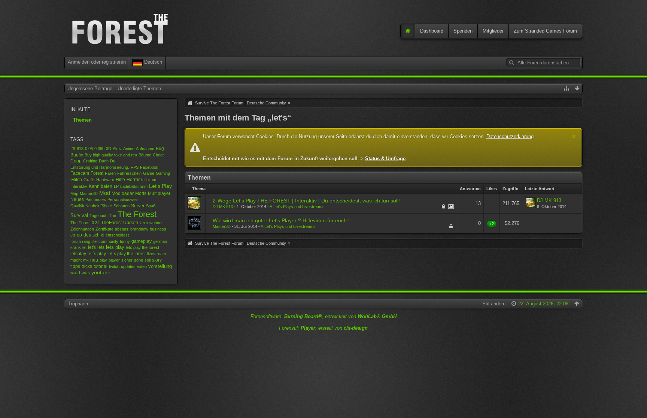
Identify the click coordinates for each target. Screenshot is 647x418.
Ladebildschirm (134, 186)
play (103, 260)
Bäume (145, 155)
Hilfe (120, 179)
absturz (122, 229)
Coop (76, 161)
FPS (135, 167)
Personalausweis (123, 199)
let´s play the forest (126, 253)
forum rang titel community (94, 241)
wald (75, 272)
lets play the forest (142, 247)
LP (116, 186)
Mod (104, 193)
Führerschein (129, 173)
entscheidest (117, 235)
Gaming (163, 173)
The (112, 215)
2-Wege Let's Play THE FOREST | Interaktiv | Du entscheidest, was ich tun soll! (306, 201)
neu (94, 259)
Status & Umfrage (385, 158)
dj (102, 235)
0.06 (89, 148)
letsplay (78, 253)
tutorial (100, 266)
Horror (133, 179)
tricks (87, 266)
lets (100, 247)
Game (148, 173)
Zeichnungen (82, 229)
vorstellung (160, 266)
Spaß (151, 206)
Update (130, 222)
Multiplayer (159, 193)
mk (86, 260)
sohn (138, 260)
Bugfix (76, 154)
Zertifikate (104, 229)
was (86, 272)
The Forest (137, 214)
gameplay (141, 241)
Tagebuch (98, 215)
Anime (128, 148)
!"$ (72, 148)
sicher (127, 260)
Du (112, 161)
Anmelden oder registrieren (97, 62)
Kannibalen (100, 186)
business (158, 229)
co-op (76, 235)
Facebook (149, 167)
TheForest (111, 222)
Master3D (89, 193)
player (114, 260)
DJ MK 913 (223, 206)
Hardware (105, 179)
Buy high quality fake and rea (111, 155)
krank (75, 247)
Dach (104, 161)
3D (108, 148)
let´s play (97, 253)
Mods (140, 193)
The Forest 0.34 (85, 222)
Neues (77, 199)
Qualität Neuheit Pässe (91, 206)
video (142, 266)
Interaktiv (78, 186)
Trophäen (78, 303)
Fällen (110, 173)
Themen (82, 120)
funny (125, 241)
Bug (160, 148)
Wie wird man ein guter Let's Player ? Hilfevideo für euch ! (281, 220)
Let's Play (160, 186)
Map (74, 193)
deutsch (91, 235)
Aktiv (117, 148)
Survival (79, 215)
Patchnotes (95, 199)
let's (92, 247)
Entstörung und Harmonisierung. (99, 167)
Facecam (79, 173)
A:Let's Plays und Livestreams (297, 206)
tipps (75, 266)
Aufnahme (145, 148)
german (160, 241)
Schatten (121, 206)
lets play (115, 247)
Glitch (76, 179)
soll (148, 260)
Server (138, 205)
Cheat (158, 155)
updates (128, 266)
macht (76, 260)
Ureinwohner (151, 222)
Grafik (89, 179)
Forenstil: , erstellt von (323, 328)
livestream (156, 253)
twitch (114, 266)
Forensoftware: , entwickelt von (323, 316)
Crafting (90, 161)
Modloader (123, 193)
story (157, 259)
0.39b (99, 148)
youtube (100, 272)
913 (80, 148)
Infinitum (148, 179)
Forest (97, 173)
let (84, 247)
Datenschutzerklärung (510, 136)
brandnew (139, 229)
